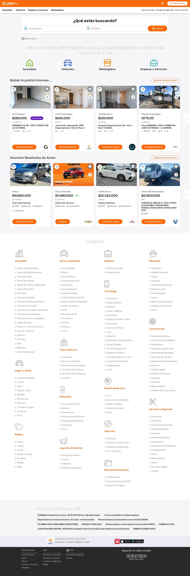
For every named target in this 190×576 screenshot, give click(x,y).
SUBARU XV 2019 (166, 524)
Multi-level (156, 420)
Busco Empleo (113, 272)
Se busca (21, 403)
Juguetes (66, 463)
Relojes (20, 462)
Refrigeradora (113, 365)
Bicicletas (111, 438)
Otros (20, 415)
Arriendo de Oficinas (26, 305)
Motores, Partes (69, 314)
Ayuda (24, 558)
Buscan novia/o (158, 289)
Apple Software (114, 302)
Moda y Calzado (24, 454)
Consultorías (157, 441)
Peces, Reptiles (158, 293)
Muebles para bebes (71, 467)
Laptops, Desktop (115, 327)
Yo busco (66, 378)
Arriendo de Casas (26, 297)
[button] (47, 97)
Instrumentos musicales (118, 400)
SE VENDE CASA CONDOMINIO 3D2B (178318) (58, 524)
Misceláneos (157, 344)
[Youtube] (145, 556)
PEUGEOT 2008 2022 (92, 524)
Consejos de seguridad (164, 10)
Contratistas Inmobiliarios (163, 340)
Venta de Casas (24, 276)
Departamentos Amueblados (31, 318)
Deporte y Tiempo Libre (118, 442)
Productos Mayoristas (161, 425)
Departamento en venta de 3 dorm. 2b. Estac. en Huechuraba (66, 519)
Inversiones (156, 416)
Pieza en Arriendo (25, 331)
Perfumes (21, 458)
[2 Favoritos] (13, 89)
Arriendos (21, 293)
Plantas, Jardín (24, 390)
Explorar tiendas (148, 10)
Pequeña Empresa (159, 429)
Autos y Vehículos (70, 260)
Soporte (25, 561)
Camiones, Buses (70, 293)
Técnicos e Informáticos (73, 416)
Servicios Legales (159, 466)
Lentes (20, 450)
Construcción (157, 328)
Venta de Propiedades (27, 268)
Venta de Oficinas (25, 280)
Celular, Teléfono (114, 311)
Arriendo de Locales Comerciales (32, 310)
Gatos (154, 276)
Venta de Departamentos (29, 272)
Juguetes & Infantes (71, 447)
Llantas (65, 322)
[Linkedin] (141, 556)
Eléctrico (155, 365)
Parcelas (21, 339)
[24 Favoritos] (56, 89)
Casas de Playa (24, 322)
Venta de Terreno (25, 289)
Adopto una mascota (161, 305)
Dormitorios (22, 398)
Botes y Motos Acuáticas (74, 365)
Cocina (20, 382)
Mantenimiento (158, 386)
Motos (65, 272)
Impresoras (112, 323)
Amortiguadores (69, 289)
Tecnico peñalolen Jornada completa (121, 515)
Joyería (20, 445)
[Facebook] (128, 556)
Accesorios (67, 284)
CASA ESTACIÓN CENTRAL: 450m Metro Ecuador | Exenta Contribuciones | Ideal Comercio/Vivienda (83, 529)
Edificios (21, 335)
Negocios (21, 347)
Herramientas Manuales (162, 352)
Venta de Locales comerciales (31, 284)
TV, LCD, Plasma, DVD (116, 348)
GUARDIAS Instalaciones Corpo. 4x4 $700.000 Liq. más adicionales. (69, 515)
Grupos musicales (115, 408)
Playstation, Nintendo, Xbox (120, 340)
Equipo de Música (70, 305)
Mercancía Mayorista (116, 469)
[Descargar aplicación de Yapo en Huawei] (117, 541)
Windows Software (115, 352)
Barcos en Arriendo (71, 361)
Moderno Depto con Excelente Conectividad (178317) (130, 524)
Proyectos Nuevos (25, 351)
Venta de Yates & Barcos (73, 373)
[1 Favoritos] (142, 89)
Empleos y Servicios (38, 10)
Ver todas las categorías (75, 555)
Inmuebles (7, 10)
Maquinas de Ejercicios (117, 446)
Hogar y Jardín (23, 370)
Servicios (155, 378)
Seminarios (67, 425)
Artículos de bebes (71, 455)
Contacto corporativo (30, 564)
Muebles (21, 394)
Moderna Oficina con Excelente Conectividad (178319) (123, 519)
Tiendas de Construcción (163, 390)
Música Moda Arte (114, 388)
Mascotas (155, 260)
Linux (109, 332)
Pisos (19, 386)
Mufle (64, 310)
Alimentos (156, 268)
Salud (154, 462)
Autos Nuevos (68, 276)
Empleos (109, 260)
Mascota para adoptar (162, 301)
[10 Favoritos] (56, 166)
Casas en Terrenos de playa (30, 326)
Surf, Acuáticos (114, 451)
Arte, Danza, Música (71, 404)
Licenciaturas (68, 412)
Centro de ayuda (181, 10)
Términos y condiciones (52, 555)
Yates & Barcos (68, 349)
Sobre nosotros (28, 555)
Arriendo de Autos (70, 280)
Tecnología (110, 291)
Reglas (45, 564)
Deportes (109, 431)
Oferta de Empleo (115, 268)
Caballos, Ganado (159, 272)
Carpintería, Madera (160, 336)
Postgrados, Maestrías (72, 420)
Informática (112, 315)
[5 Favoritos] (99, 89)
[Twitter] (136, 556)
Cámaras (111, 306)
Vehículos (20, 10)
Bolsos (20, 441)
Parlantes (111, 336)
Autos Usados (68, 268)
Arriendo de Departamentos (30, 301)
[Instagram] (132, 556)
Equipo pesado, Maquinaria (74, 301)
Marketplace (57, 10)
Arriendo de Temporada (28, 314)
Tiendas (69, 558)
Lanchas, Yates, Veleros (73, 369)
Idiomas (65, 408)
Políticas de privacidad (51, 558)
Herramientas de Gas (161, 357)
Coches (65, 459)
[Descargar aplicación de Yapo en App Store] (126, 541)
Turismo (155, 471)
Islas (19, 343)
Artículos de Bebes (26, 378)
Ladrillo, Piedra (158, 369)
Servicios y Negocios (161, 409)
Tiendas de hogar (25, 407)
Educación (65, 396)
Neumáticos (67, 318)
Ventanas (21, 411)
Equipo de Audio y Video (118, 319)
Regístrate (25, 568)
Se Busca (66, 326)
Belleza (19, 434)
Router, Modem (114, 344)
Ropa (19, 466)
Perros (154, 297)
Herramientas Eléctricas (162, 348)
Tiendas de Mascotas (161, 284)
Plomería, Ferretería (160, 373)
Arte (109, 395)
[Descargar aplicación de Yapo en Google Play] (138, 541)
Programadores (158, 450)
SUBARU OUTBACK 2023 (144, 529)
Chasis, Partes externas (73, 297)
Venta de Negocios (160, 437)
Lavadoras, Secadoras (117, 361)
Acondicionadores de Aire (119, 357)
